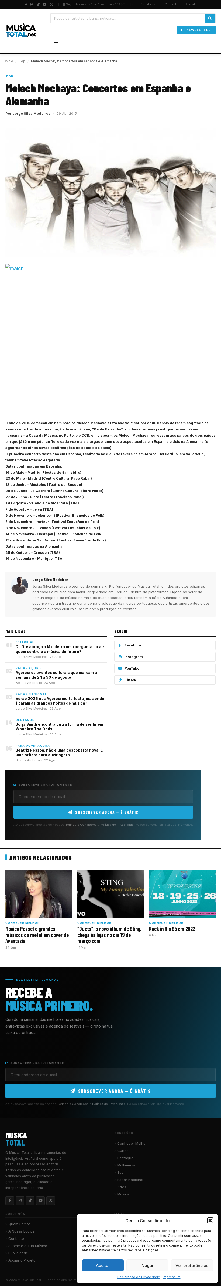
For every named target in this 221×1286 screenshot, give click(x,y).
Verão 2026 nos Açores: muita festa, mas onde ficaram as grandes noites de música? (60, 701)
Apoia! (190, 4)
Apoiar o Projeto (22, 1260)
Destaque (125, 1158)
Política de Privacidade (117, 825)
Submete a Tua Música (27, 1246)
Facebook (133, 645)
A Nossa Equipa (21, 1231)
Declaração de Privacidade (138, 1277)
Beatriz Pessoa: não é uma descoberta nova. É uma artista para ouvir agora (59, 752)
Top (22, 61)
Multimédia (126, 1165)
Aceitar (103, 1265)
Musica (123, 1194)
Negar (147, 1265)
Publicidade (18, 1253)
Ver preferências (191, 1265)
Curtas (123, 1150)
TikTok (130, 680)
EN (131, 4)
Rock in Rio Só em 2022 (172, 928)
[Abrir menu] (56, 43)
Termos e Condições (81, 825)
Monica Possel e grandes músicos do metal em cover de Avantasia (37, 934)
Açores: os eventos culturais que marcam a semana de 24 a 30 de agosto (56, 675)
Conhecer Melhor (132, 1143)
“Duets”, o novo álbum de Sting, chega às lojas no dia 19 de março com (109, 934)
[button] (210, 1220)
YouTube (132, 668)
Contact (171, 4)
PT (123, 4)
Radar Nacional (130, 1179)
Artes (121, 1187)
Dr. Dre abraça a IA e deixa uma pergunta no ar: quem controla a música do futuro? (60, 649)
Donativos (148, 4)
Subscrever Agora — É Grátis (107, 812)
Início (9, 61)
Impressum (172, 1277)
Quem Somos (19, 1224)
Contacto (16, 1238)
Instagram (134, 657)
